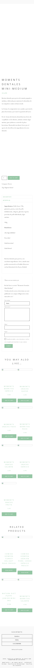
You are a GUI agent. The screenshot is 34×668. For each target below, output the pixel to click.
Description (7, 197)
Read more (9, 570)
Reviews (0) (6, 200)
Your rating (7, 300)
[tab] (17, 197)
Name (6, 324)
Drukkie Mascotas (17, 20)
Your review (7, 306)
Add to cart (14, 178)
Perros (10, 184)
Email (6, 331)
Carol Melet (18, 662)
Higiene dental (9, 187)
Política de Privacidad (17, 649)
